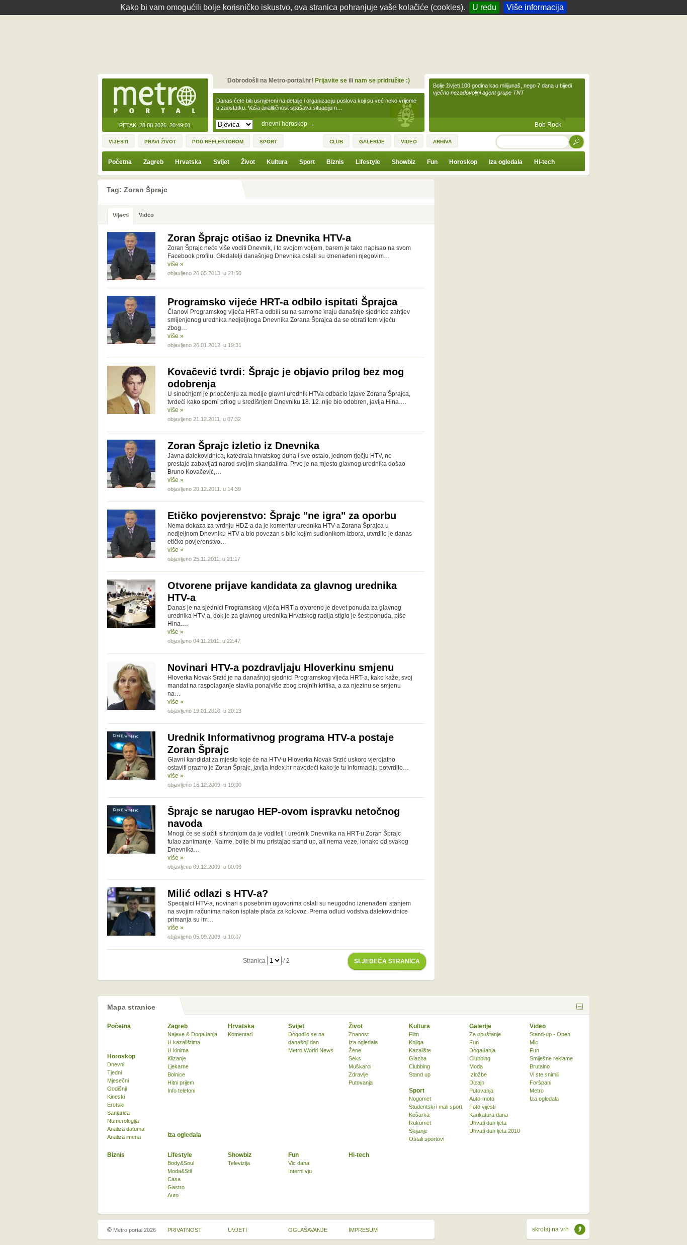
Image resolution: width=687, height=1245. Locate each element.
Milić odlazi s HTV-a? (217, 893)
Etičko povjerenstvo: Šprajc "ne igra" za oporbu (281, 515)
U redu (484, 7)
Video (538, 1026)
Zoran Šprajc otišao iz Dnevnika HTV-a (259, 237)
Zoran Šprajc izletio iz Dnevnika (243, 445)
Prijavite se (331, 80)
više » (175, 264)
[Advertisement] (346, 42)
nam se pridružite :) (382, 80)
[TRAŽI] (577, 141)
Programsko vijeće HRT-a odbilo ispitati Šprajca (282, 301)
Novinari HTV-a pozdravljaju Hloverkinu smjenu (280, 667)
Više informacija (535, 7)
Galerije (480, 1026)
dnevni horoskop (288, 123)
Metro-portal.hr (155, 98)
